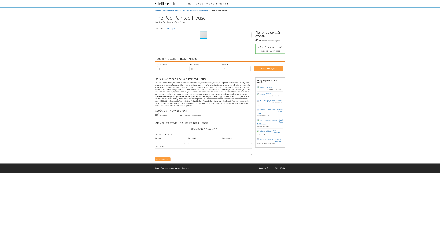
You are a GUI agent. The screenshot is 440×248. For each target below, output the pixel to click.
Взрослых (225, 64)
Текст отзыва (160, 146)
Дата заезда (162, 64)
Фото (161, 28)
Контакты (185, 168)
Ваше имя (158, 138)
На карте (171, 28)
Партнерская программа (170, 168)
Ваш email (192, 138)
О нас (157, 168)
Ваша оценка (227, 138)
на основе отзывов (270, 50)
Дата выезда (194, 64)
